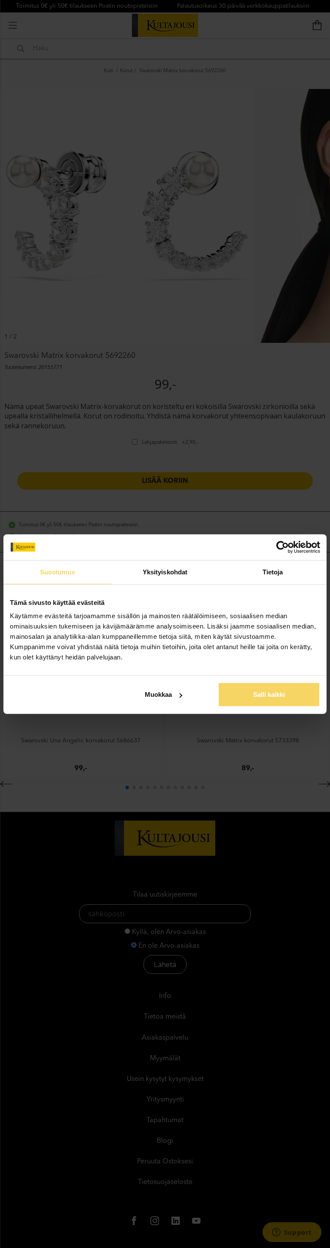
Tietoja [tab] (273, 571)
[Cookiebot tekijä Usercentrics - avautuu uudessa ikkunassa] (282, 546)
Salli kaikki (269, 694)
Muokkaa (158, 694)
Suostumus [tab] (57, 571)
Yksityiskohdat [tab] (165, 571)
